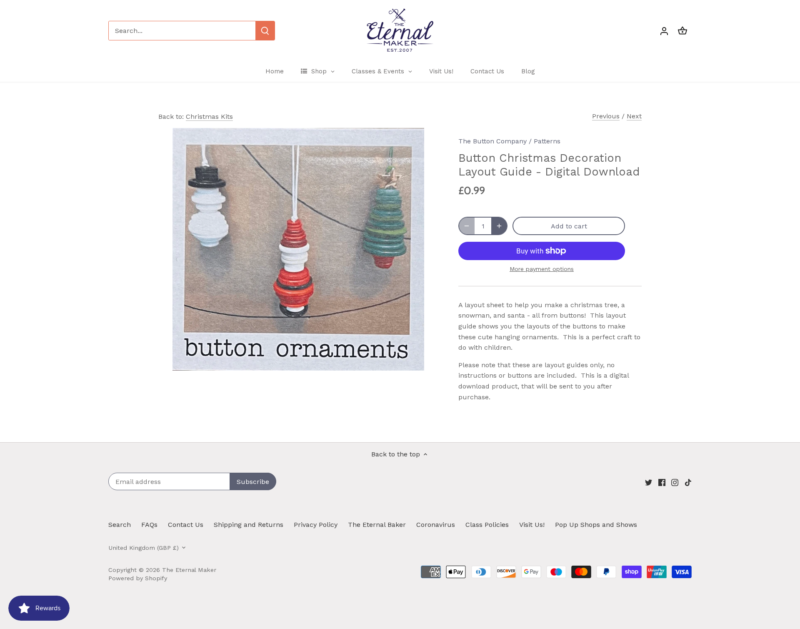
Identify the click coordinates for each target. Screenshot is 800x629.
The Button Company (492, 141)
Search (119, 525)
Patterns (547, 141)
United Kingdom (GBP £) (143, 547)
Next (634, 116)
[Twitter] (648, 482)
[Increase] (499, 226)
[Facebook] (661, 482)
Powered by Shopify (137, 578)
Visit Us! (532, 525)
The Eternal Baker (377, 525)
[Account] (664, 30)
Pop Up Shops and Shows (596, 525)
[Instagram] (674, 482)
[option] (298, 249)
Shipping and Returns (248, 525)
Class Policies (487, 525)
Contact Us (185, 525)
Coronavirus (435, 525)
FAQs (149, 525)
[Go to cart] (683, 30)
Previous (606, 116)
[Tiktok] (688, 482)
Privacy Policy (316, 525)
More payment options (542, 269)
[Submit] (265, 30)
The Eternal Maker (189, 569)
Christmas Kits (209, 116)
